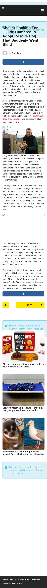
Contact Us (23, 580)
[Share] (23, 293)
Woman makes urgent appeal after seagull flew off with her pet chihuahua (23, 452)
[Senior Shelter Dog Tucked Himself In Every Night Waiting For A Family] (23, 390)
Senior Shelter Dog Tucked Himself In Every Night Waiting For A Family (23, 409)
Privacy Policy (9, 580)
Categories (36, 580)
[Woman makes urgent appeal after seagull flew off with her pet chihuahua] (23, 434)
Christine (16, 53)
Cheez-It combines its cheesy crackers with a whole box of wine (23, 365)
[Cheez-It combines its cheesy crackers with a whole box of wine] (23, 346)
